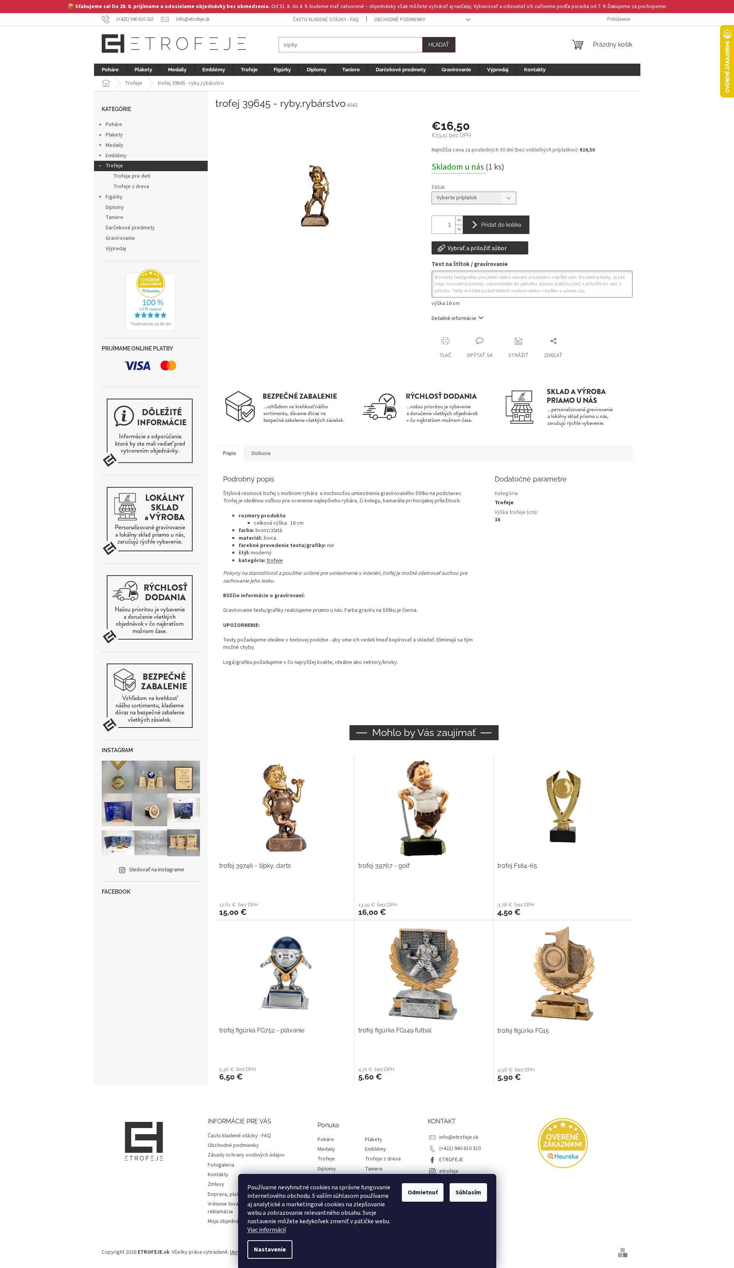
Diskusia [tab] (261, 453)
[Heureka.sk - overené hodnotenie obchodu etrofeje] (151, 300)
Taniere (114, 217)
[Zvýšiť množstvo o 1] (459, 220)
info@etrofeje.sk (459, 1137)
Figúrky (114, 197)
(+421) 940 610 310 (460, 1148)
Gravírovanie (120, 238)
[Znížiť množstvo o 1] (459, 229)
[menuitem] (110, 70)
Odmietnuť (423, 1192)
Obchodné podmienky (399, 19)
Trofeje (114, 166)
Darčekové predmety (130, 228)
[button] (284, 908)
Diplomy (115, 207)
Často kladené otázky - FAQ (326, 19)
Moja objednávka (227, 1221)
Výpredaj (116, 249)
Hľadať (438, 45)
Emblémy (116, 156)
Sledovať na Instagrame (156, 870)
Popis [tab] (229, 453)
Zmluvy (216, 1184)
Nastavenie (270, 1249)
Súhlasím (468, 1192)
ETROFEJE (451, 1160)
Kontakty (218, 1175)
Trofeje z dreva (131, 186)
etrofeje (449, 1171)
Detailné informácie (454, 318)
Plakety (114, 135)
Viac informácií (266, 1230)
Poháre (114, 124)
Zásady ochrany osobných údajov (246, 1155)
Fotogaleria (221, 1165)
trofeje (275, 560)
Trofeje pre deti (131, 176)
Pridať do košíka (501, 225)
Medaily (114, 145)
